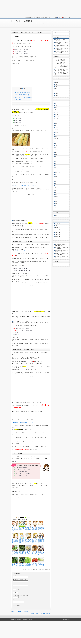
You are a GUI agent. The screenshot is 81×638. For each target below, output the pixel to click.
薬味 (55, 179)
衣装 (55, 183)
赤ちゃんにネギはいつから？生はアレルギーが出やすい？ (41, 565)
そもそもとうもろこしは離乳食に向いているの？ (22, 97)
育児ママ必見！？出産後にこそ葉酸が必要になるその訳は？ (21, 541)
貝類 (55, 192)
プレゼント (57, 118)
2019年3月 (57, 232)
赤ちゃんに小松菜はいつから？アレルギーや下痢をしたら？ (15, 565)
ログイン (56, 215)
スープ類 (56, 114)
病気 (55, 165)
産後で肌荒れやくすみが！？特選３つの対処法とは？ (34, 528)
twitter (56, 17)
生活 (55, 163)
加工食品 (56, 138)
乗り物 (56, 123)
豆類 (55, 190)
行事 (55, 181)
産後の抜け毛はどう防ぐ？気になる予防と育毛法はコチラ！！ (15, 541)
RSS (69, 17)
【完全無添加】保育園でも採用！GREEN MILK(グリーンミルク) (25, 422)
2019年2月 (57, 91)
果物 (55, 158)
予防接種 (56, 127)
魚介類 (56, 205)
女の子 (56, 145)
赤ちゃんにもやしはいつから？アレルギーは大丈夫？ (28, 552)
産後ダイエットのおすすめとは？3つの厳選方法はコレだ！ (15, 529)
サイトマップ (51, 17)
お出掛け (56, 107)
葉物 (55, 178)
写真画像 (56, 132)
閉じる (23, 88)
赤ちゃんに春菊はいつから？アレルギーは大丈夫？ (21, 552)
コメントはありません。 (34, 569)
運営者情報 (38, 17)
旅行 (55, 156)
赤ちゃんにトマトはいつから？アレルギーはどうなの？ (34, 565)
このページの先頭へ (67, 619)
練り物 (56, 170)
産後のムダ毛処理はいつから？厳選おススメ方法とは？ (41, 529)
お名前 (14, 575)
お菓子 (56, 109)
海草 (55, 161)
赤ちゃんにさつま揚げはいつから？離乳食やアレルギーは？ (40, 613)
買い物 (56, 194)
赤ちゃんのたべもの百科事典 (21, 21)
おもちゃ (56, 103)
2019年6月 (57, 84)
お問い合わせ (44, 17)
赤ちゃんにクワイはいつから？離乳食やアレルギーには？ (34, 553)
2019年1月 (57, 93)
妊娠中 (56, 147)
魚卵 (55, 207)
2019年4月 (57, 88)
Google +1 (65, 17)
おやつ (56, 105)
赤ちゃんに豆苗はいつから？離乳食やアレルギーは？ (28, 564)
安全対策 (56, 149)
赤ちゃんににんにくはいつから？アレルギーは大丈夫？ (41, 553)
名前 (55, 141)
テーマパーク (57, 116)
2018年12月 (57, 95)
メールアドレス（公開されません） (20, 579)
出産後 (56, 136)
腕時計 (56, 176)
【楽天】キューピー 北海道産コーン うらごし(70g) (23, 414)
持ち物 (56, 154)
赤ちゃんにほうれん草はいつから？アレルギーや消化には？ (15, 553)
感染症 (56, 152)
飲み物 (56, 203)
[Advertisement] (40, 8)
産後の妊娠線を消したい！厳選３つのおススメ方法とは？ (28, 529)
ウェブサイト (15, 583)
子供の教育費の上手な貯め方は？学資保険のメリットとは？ (41, 541)
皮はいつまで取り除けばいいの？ (22, 92)
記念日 (56, 185)
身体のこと (57, 196)
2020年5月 (57, 82)
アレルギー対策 (41, 569)
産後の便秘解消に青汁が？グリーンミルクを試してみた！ (21, 529)
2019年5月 (57, 86)
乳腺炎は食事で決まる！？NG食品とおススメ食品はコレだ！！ (28, 541)
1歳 (55, 101)
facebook (60, 17)
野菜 (44, 569)
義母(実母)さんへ (58, 172)
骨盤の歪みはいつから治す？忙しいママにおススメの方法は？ (34, 541)
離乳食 (46, 569)
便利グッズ (57, 129)
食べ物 (49, 569)
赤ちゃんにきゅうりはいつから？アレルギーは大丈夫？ (21, 565)
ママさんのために (58, 120)
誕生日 (56, 187)
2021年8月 (57, 223)
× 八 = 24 (17, 589)
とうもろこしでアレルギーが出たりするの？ (21, 94)
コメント (15, 599)
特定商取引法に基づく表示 (31, 17)
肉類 (55, 174)
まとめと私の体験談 (17, 99)
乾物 (55, 125)
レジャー (56, 121)
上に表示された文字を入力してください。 (21, 595)
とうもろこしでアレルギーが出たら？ (23, 95)
